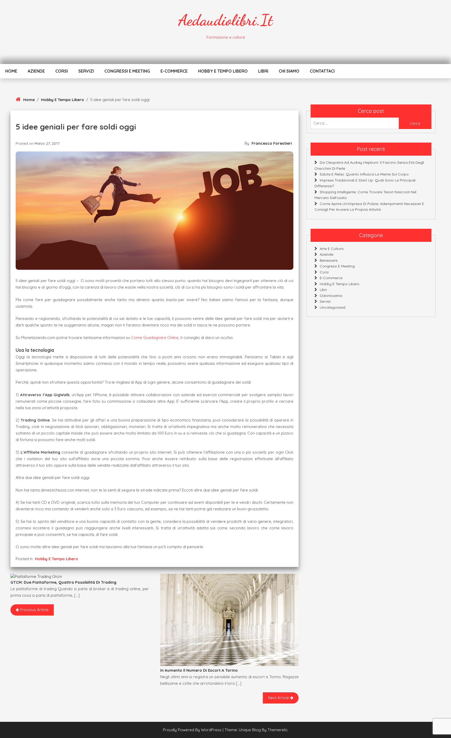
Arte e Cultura (331, 248)
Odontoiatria (331, 295)
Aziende (36, 71)
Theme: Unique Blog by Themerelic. (256, 729)
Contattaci (322, 71)
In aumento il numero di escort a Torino (199, 670)
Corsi (61, 71)
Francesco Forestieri (272, 143)
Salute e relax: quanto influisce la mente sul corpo (364, 174)
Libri (263, 71)
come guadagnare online (155, 337)
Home (11, 71)
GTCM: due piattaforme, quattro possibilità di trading (63, 582)
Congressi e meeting (127, 71)
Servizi (86, 71)
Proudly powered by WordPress (193, 729)
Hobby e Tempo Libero (223, 71)
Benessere (328, 260)
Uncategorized (332, 307)
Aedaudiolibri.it (225, 20)
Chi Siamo (289, 71)
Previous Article (34, 609)
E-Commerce (174, 71)
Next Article (279, 697)
